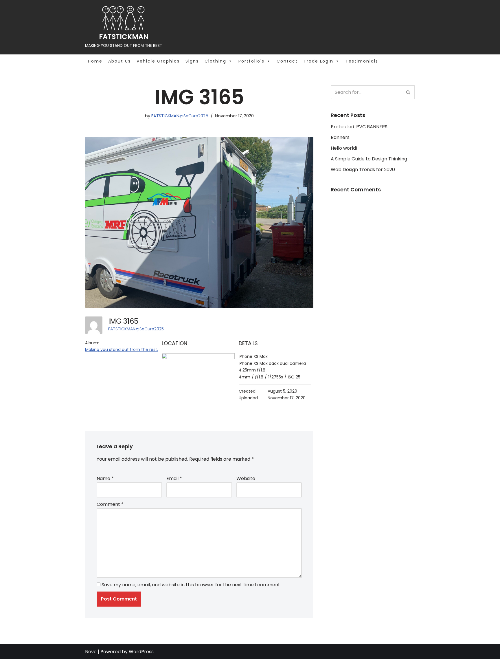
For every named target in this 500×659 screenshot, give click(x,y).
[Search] (408, 92)
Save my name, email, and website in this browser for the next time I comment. (191, 584)
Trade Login (318, 61)
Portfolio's (251, 61)
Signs (192, 61)
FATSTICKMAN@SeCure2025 (179, 116)
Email (174, 478)
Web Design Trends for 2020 (363, 169)
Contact (287, 61)
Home (95, 61)
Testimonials (361, 61)
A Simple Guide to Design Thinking (369, 158)
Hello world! (344, 148)
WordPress (141, 651)
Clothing (215, 61)
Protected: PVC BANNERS (359, 126)
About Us (119, 61)
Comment (110, 504)
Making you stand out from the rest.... (123, 349)
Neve (91, 651)
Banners (340, 137)
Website (245, 478)
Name (105, 478)
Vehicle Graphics (158, 61)
